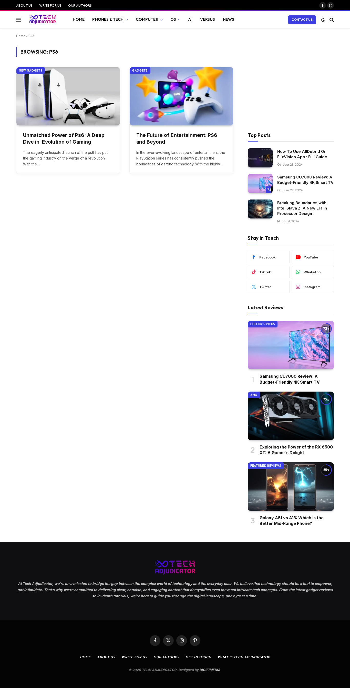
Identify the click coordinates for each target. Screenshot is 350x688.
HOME (79, 19)
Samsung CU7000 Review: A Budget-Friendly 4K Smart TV (305, 180)
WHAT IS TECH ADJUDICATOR (244, 657)
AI (190, 19)
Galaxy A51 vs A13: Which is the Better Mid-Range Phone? (292, 520)
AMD (254, 395)
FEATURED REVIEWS (265, 465)
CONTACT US (302, 20)
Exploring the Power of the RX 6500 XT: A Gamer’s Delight (296, 449)
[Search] (331, 19)
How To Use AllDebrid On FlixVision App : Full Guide (302, 154)
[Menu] (18, 19)
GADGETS (140, 70)
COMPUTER (147, 19)
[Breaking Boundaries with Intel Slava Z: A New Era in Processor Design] (260, 209)
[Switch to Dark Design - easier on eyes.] (323, 20)
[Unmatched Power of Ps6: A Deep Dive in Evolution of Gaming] (68, 96)
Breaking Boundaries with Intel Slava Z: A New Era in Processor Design (302, 208)
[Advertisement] (291, 85)
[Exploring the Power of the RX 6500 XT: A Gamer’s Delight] (291, 416)
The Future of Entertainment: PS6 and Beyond (176, 138)
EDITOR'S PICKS (262, 324)
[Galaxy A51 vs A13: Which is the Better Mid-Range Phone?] (291, 486)
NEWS (228, 19)
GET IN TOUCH (198, 657)
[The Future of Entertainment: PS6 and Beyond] (181, 96)
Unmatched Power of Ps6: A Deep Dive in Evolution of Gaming (64, 138)
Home (20, 36)
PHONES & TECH (107, 19)
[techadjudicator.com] (42, 19)
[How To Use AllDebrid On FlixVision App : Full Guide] (260, 157)
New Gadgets (30, 70)
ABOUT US (24, 5)
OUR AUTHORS (80, 5)
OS (173, 19)
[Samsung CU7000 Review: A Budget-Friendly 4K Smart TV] (260, 183)
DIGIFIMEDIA (209, 670)
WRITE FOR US (50, 5)
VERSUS (207, 19)
